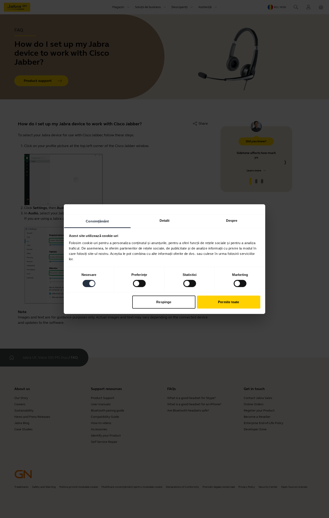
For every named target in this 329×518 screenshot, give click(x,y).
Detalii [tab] (165, 220)
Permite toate (228, 302)
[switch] (139, 283)
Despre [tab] (231, 220)
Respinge (163, 302)
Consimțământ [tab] (97, 221)
